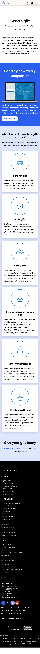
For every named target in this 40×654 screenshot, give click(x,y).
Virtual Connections (9, 514)
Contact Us (6, 583)
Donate (4, 476)
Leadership (5, 555)
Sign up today (9, 119)
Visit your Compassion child (10, 506)
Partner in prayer (7, 522)
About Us (5, 540)
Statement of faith (8, 547)
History (4, 550)
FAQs (2, 607)
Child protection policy (23, 607)
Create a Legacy (7, 489)
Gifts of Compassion (8, 494)
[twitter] (12, 603)
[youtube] (17, 603)
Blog (3, 577)
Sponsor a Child (9, 470)
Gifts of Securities (7, 491)
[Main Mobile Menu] (36, 3)
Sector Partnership (7, 530)
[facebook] (3, 603)
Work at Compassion (8, 535)
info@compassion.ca (11, 597)
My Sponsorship (9, 560)
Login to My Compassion (14, 448)
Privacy (12, 607)
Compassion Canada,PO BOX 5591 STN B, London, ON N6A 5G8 (11, 589)
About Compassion (7, 544)
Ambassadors (6, 519)
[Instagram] (8, 603)
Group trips (6, 511)
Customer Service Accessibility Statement (14, 610)
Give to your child (7, 483)
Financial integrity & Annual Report (13, 552)
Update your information (9, 567)
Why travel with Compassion (12, 508)
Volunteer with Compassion (10, 503)
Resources (5, 525)
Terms (7, 607)
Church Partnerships (8, 533)
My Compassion (6, 564)
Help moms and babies (9, 486)
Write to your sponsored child (11, 569)
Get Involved (7, 499)
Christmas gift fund (7, 516)
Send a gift (5, 572)
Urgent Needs (6, 481)
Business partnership (8, 527)
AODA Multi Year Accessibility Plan (11, 613)
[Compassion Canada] (7, 3)
